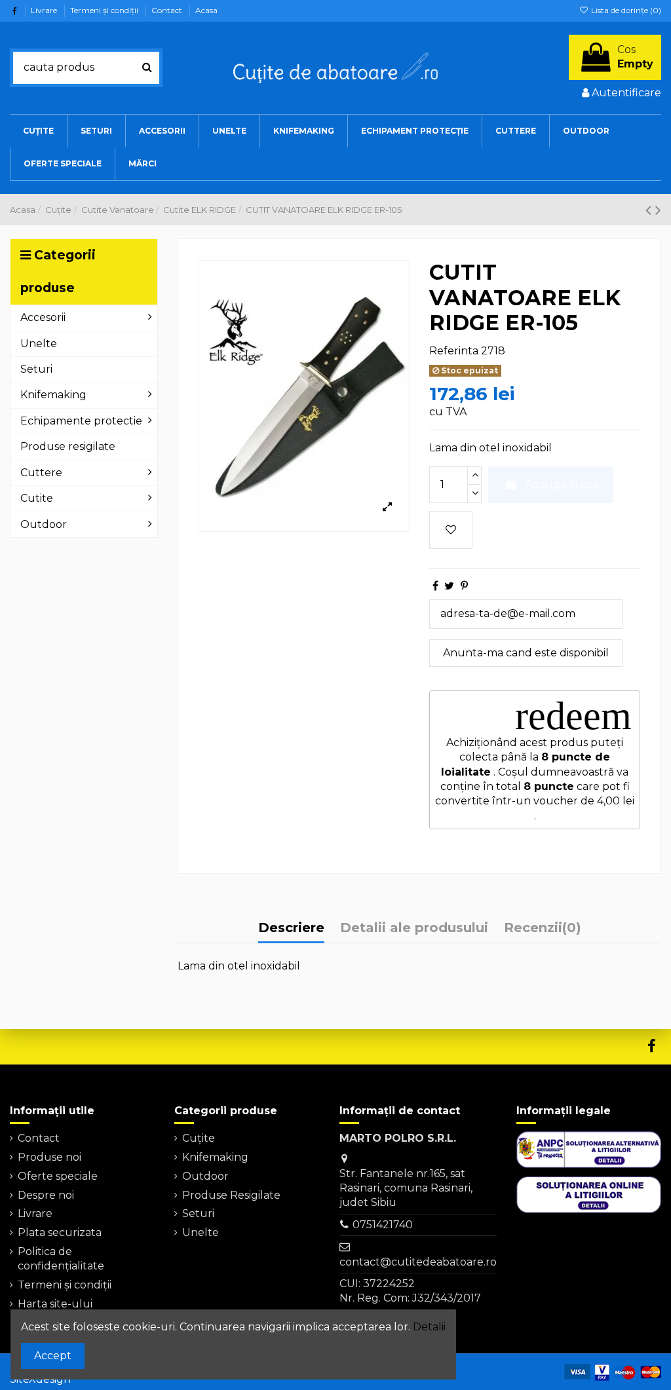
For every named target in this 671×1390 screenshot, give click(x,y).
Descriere (291, 927)
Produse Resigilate (231, 1195)
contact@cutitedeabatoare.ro (418, 1262)
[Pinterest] (464, 586)
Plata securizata (60, 1232)
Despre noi (46, 1195)
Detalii (429, 1327)
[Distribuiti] (435, 586)
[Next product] (658, 209)
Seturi (198, 1213)
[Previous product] (650, 209)
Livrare (45, 10)
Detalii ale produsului (414, 927)
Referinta (453, 351)
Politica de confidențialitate (61, 1258)
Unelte (200, 1232)
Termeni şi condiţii (105, 10)
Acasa (206, 10)
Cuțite (198, 1138)
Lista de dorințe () (625, 10)
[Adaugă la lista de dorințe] (450, 530)
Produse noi (49, 1157)
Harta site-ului (55, 1304)
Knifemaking (215, 1157)
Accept (52, 1355)
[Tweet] (449, 586)
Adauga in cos (561, 484)
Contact (167, 10)
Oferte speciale (58, 1176)
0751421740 (383, 1224)
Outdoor (205, 1176)
